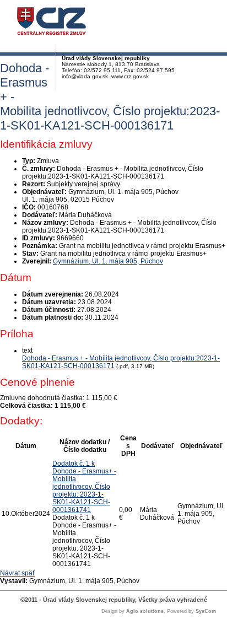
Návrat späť (17, 573)
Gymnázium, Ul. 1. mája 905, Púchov (108, 261)
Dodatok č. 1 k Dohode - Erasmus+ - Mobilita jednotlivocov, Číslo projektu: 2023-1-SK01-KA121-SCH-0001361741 (84, 487)
